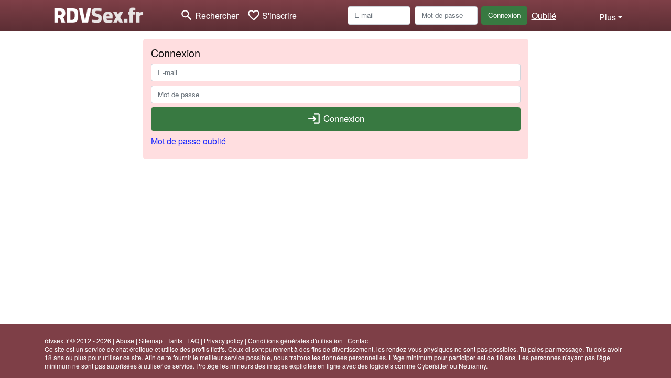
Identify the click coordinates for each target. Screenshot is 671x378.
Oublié (544, 15)
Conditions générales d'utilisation (295, 340)
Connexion (504, 15)
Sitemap (151, 340)
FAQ (193, 340)
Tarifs (174, 340)
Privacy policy (223, 340)
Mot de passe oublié (188, 141)
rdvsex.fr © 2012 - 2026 (78, 340)
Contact (359, 340)
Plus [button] (607, 17)
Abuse (125, 340)
